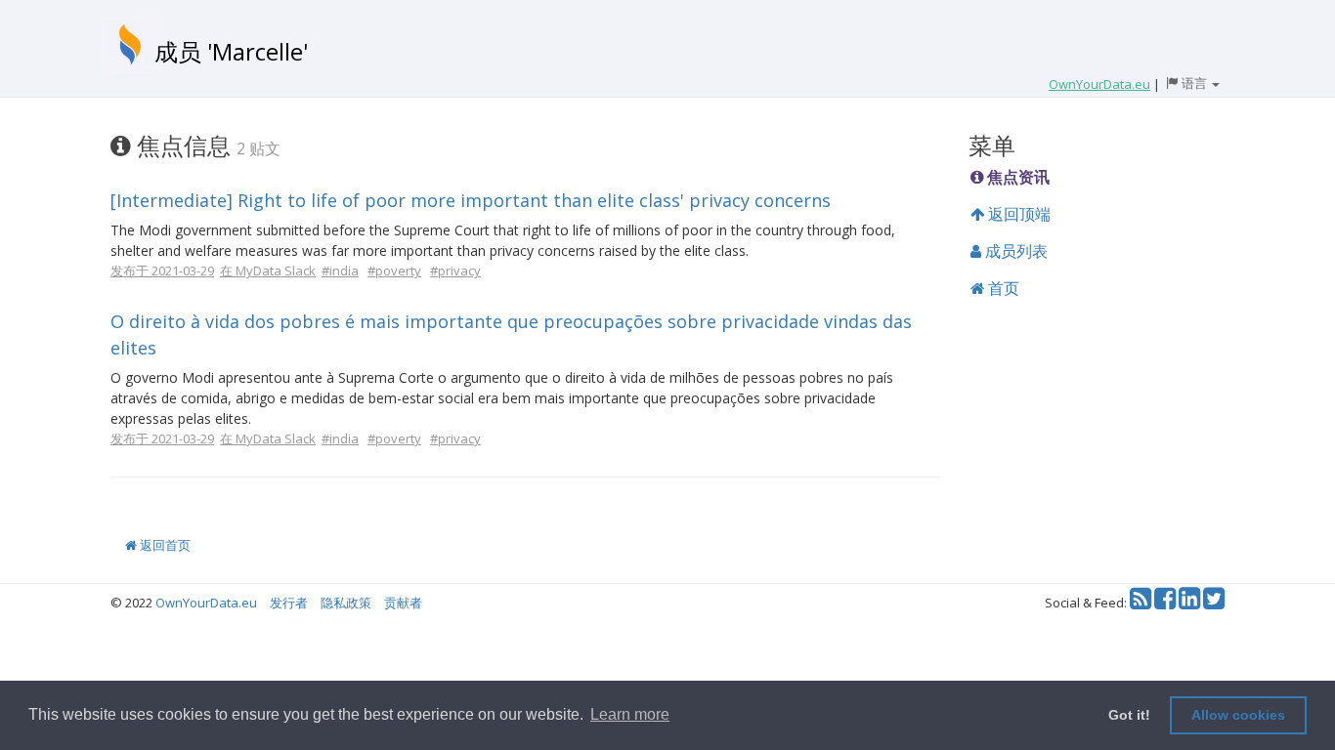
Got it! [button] (1129, 715)
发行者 (289, 602)
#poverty (394, 270)
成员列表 (1014, 251)
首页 (1001, 288)
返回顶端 (1017, 214)
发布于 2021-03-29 (162, 270)
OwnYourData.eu (206, 602)
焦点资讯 (1016, 177)
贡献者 (403, 602)
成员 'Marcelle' (231, 51)
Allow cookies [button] (1238, 715)
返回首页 (164, 545)
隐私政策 (346, 602)
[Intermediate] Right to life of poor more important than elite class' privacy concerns (470, 200)
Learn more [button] (629, 714)
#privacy (455, 270)
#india (340, 270)
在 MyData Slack (268, 270)
